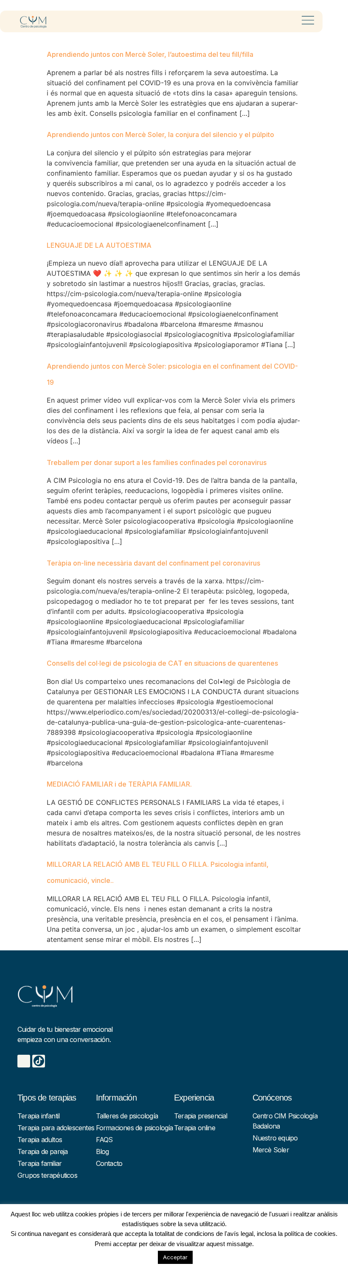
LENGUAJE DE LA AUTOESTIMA (99, 245)
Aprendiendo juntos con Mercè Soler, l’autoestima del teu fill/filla (150, 54)
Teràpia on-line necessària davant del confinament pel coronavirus (153, 563)
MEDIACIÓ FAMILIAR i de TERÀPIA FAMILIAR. (119, 784)
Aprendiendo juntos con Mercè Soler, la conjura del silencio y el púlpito (160, 134)
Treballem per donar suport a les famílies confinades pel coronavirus (157, 462)
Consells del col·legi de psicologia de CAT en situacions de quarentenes (162, 663)
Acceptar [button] (175, 1257)
